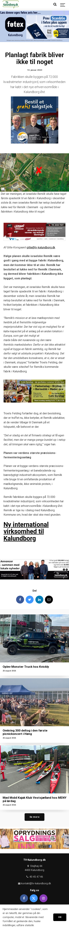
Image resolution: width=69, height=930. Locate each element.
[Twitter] (30, 600)
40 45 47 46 (36, 876)
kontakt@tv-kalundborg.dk (35, 883)
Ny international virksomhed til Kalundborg (26, 531)
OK (59, 917)
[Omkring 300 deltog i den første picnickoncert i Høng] (34, 702)
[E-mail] (49, 600)
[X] (34, 898)
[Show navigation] (62, 4)
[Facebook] (20, 600)
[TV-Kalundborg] (11, 4)
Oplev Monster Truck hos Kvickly (26, 666)
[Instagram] (43, 898)
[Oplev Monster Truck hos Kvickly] (34, 638)
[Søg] (54, 4)
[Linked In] (39, 600)
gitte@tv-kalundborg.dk (41, 247)
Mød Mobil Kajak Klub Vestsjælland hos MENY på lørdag (34, 799)
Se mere (35, 817)
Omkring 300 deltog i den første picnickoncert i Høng (25, 732)
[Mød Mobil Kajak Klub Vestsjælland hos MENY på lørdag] (34, 769)
